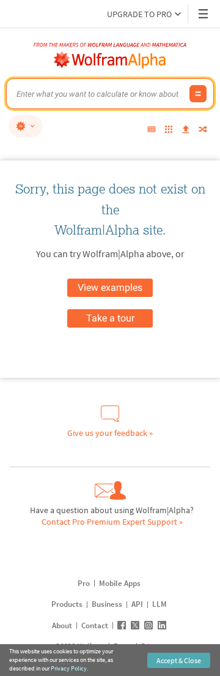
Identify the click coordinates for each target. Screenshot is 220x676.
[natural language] (26, 126)
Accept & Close (178, 660)
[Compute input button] (198, 93)
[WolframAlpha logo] (110, 60)
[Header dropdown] (204, 14)
